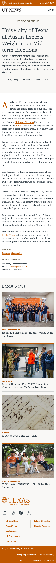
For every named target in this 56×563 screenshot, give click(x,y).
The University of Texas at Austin (22, 549)
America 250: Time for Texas (20, 435)
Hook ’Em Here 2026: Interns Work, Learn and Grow (27, 334)
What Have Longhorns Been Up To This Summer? (26, 485)
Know (19, 125)
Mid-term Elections (24, 122)
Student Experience (28, 21)
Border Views (8, 235)
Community (16, 253)
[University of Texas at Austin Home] (17, 3)
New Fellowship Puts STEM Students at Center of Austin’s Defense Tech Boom (25, 386)
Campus (6, 253)
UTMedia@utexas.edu (17, 266)
